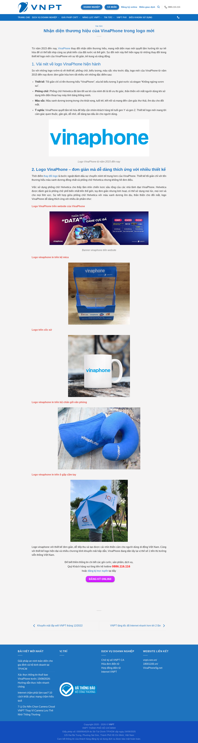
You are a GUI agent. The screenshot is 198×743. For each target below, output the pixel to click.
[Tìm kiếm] (158, 7)
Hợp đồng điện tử (111, 668)
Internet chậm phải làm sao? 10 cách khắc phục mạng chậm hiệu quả (36, 696)
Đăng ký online (129, 7)
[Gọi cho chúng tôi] (178, 17)
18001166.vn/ (150, 664)
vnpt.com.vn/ (150, 660)
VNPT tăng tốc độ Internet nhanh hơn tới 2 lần (135, 625)
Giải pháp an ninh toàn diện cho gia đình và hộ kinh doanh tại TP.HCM (35, 665)
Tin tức (108, 17)
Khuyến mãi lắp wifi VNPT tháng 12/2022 (60, 625)
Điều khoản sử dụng (140, 17)
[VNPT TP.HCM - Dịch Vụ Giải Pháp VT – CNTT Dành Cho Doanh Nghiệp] (40, 7)
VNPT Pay (122, 17)
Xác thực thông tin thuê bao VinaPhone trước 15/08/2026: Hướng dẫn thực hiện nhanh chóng (34, 680)
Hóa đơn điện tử (110, 664)
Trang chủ (24, 17)
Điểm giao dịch (147, 7)
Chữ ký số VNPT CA (112, 660)
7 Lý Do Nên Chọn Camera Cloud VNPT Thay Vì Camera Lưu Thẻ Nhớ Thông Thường (36, 710)
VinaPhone (64, 48)
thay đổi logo (51, 176)
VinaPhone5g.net (152, 668)
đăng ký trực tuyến (98, 571)
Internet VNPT (109, 671)
